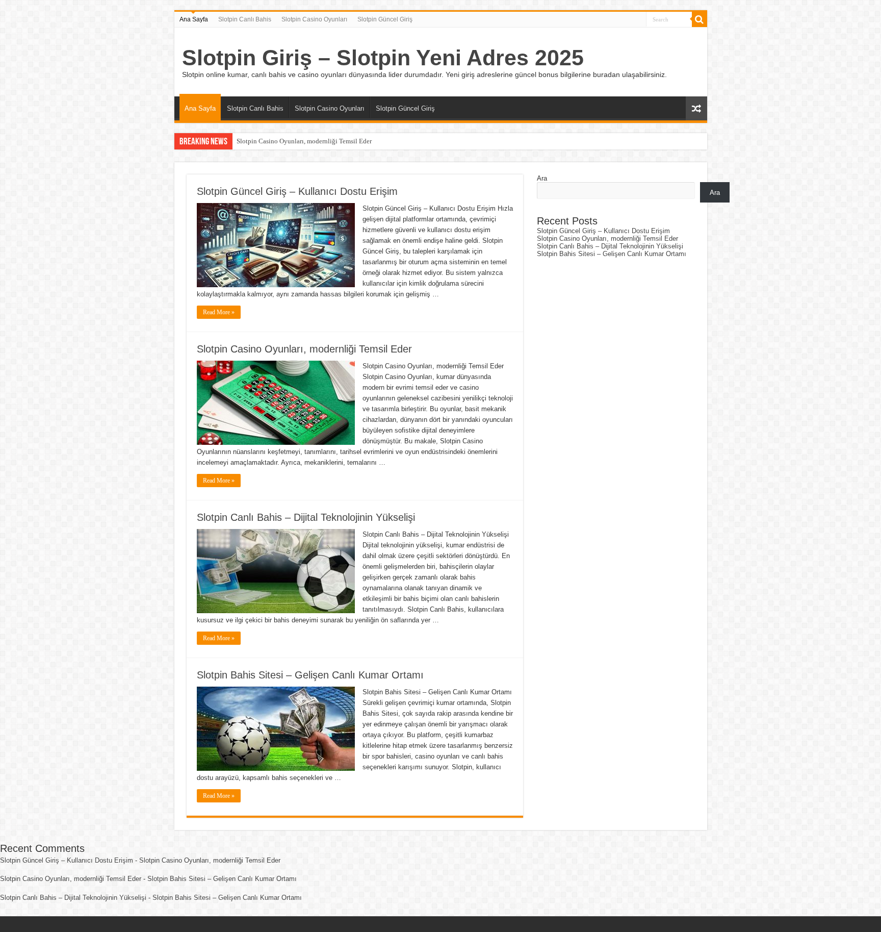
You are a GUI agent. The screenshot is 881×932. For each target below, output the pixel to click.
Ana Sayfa (193, 19)
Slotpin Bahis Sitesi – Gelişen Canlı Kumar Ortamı (310, 675)
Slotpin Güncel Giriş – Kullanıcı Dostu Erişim (297, 191)
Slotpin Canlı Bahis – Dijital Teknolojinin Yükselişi (306, 517)
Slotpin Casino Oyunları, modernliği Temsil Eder (304, 141)
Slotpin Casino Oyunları (314, 19)
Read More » (219, 312)
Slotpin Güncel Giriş (384, 19)
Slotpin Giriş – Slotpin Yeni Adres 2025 (383, 57)
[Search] (699, 19)
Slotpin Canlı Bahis (244, 19)
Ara (542, 178)
